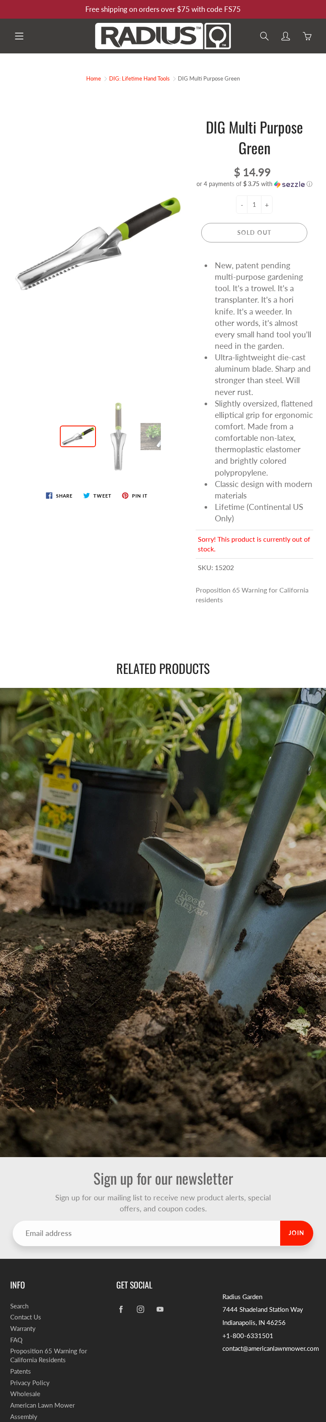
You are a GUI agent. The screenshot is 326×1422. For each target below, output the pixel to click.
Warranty (23, 1328)
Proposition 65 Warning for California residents (252, 595)
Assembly (23, 1416)
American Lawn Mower (42, 1405)
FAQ (16, 1340)
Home (93, 78)
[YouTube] (159, 1309)
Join (297, 1232)
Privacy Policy (30, 1382)
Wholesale (25, 1393)
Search (19, 1306)
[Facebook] (120, 1309)
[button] (255, 184)
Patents (20, 1371)
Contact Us (25, 1317)
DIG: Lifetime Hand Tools (139, 78)
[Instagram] (140, 1309)
